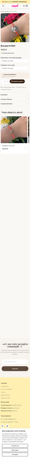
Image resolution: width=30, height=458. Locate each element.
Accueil (2, 11)
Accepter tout (15, 445)
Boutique (7, 11)
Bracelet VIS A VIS (8, 146)
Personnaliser (15, 450)
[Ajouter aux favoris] (27, 81)
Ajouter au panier (18, 81)
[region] (15, 443)
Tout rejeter (15, 454)
